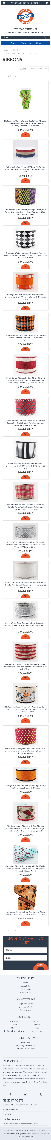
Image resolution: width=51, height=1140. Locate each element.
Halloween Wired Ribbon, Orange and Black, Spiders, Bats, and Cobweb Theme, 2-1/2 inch (25, 913)
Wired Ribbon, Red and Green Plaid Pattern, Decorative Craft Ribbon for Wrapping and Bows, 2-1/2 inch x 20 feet (25, 423)
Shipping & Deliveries (25, 1046)
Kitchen (14, 1025)
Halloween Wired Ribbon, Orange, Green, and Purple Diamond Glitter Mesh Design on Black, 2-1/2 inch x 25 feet (25, 212)
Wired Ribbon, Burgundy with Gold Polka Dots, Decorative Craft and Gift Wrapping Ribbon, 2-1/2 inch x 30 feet (25, 751)
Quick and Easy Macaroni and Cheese (20, 1105)
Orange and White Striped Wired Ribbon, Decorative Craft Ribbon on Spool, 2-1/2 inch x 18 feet (25, 297)
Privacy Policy (25, 993)
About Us (25, 986)
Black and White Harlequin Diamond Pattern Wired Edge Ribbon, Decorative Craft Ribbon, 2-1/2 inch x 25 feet (25, 255)
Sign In (14, 43)
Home (5, 50)
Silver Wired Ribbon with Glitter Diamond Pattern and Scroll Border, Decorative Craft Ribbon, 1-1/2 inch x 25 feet (25, 544)
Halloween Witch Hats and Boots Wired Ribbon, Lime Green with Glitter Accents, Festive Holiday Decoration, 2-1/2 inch (25, 123)
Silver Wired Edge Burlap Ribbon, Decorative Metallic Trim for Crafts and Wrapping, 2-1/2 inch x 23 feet (25, 625)
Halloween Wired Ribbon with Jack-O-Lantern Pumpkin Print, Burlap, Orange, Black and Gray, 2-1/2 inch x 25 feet (25, 709)
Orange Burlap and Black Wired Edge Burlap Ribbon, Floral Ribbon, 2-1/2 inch (25, 787)
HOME (15, 50)
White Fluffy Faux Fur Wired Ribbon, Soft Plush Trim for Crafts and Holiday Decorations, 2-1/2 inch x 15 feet (25, 585)
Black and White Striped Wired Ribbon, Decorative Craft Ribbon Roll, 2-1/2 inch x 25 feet (25, 466)
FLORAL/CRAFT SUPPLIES (14, 53)
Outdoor (37, 1021)
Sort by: (23, 69)
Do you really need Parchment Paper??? (20, 1124)
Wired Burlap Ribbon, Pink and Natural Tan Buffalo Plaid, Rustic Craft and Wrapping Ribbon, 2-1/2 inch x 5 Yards (25, 507)
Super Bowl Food (10, 1110)
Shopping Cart (25, 1007)
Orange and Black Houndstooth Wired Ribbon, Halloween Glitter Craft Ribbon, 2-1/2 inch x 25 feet (25, 338)
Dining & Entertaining (14, 1031)
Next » (21, 76)
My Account (26, 43)
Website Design (39, 1134)
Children (14, 1021)
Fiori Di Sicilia (8, 1114)
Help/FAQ (25, 1042)
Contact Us (26, 989)
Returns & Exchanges (25, 1049)
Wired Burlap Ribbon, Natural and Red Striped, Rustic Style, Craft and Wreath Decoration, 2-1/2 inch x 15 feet (25, 667)
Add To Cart (25, 134)
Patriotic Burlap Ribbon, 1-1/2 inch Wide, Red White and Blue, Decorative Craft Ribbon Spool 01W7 (25, 169)
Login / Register (25, 1004)
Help (38, 43)
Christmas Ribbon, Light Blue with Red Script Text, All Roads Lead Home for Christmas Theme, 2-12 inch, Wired (25, 868)
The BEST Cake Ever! (12, 1119)
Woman (37, 1025)
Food (37, 1028)
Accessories (37, 1031)
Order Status (26, 1010)
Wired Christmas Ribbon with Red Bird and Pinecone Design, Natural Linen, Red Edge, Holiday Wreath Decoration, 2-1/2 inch (25, 828)
